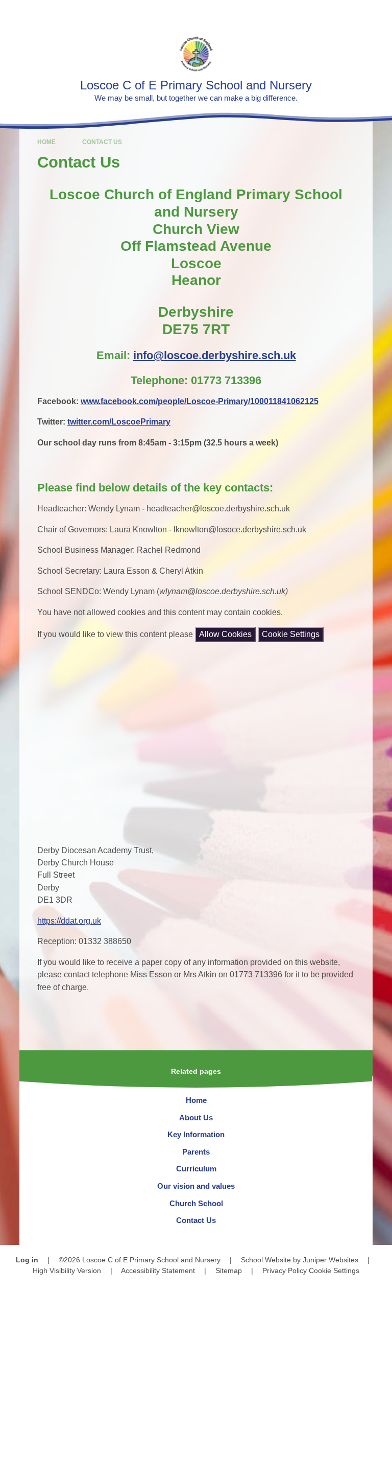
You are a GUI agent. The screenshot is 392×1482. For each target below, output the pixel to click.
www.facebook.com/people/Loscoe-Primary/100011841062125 (199, 401)
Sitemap (228, 1270)
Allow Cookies (225, 634)
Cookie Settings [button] (334, 1270)
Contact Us (102, 142)
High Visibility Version (67, 1270)
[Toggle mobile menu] (379, 13)
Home (46, 142)
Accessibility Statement (158, 1270)
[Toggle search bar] (351, 13)
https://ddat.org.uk (69, 920)
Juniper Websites (330, 1260)
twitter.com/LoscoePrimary (118, 421)
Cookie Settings (291, 634)
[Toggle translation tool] (325, 13)
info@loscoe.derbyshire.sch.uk (214, 355)
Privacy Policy (284, 1270)
